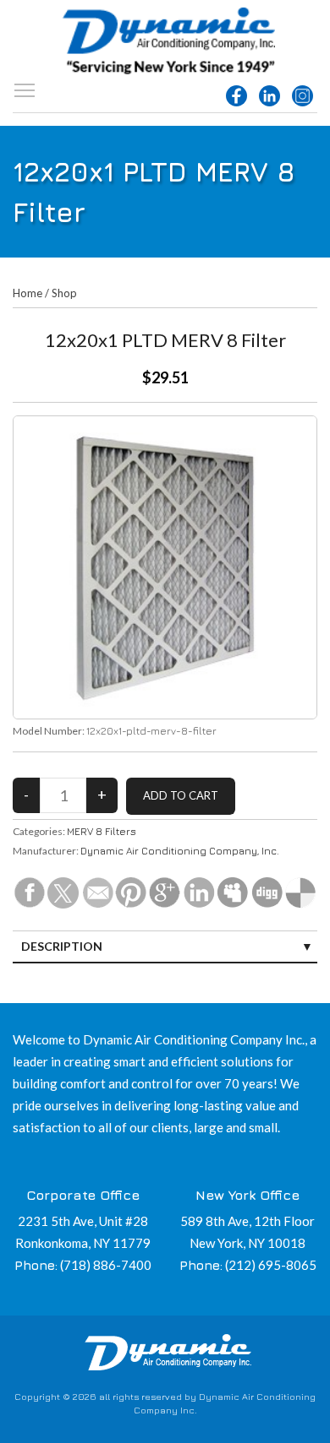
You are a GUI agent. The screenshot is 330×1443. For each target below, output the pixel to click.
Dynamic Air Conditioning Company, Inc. (179, 850)
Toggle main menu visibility (24, 89)
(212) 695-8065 (270, 1264)
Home (27, 293)
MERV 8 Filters (101, 831)
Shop (64, 293)
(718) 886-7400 (105, 1264)
